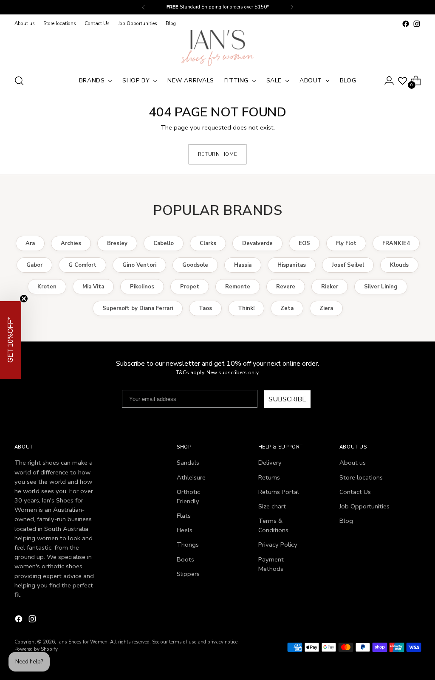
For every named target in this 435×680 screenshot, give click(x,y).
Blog (346, 520)
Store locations (361, 477)
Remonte (237, 287)
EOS (304, 243)
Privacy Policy (277, 544)
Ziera (326, 308)
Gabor (34, 265)
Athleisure (191, 477)
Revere (285, 287)
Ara (30, 243)
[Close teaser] (24, 298)
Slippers (188, 574)
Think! (246, 308)
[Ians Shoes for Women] (217, 48)
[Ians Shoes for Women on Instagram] (417, 24)
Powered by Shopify (36, 649)
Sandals (188, 462)
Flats (184, 515)
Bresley (117, 243)
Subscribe (287, 399)
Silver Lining (381, 287)
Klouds (399, 265)
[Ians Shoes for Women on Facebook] (406, 24)
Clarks (208, 243)
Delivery (270, 462)
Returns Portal (278, 492)
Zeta (287, 308)
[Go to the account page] (389, 80)
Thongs (188, 544)
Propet (189, 287)
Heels (184, 530)
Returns (269, 477)
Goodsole (195, 265)
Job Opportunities (364, 506)
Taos (205, 308)
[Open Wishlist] (402, 80)
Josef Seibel (348, 265)
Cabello (163, 243)
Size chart (272, 506)
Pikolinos (142, 287)
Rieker (329, 287)
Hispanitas (291, 265)
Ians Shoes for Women (82, 641)
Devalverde (257, 243)
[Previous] (143, 7)
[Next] (291, 7)
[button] (10, 340)
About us (352, 462)
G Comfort (82, 265)
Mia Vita (93, 287)
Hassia (242, 265)
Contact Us (355, 492)
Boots (185, 559)
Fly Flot (346, 243)
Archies (71, 243)
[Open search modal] (19, 80)
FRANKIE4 (396, 243)
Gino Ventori (139, 265)
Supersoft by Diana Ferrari (137, 308)
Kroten (46, 287)
